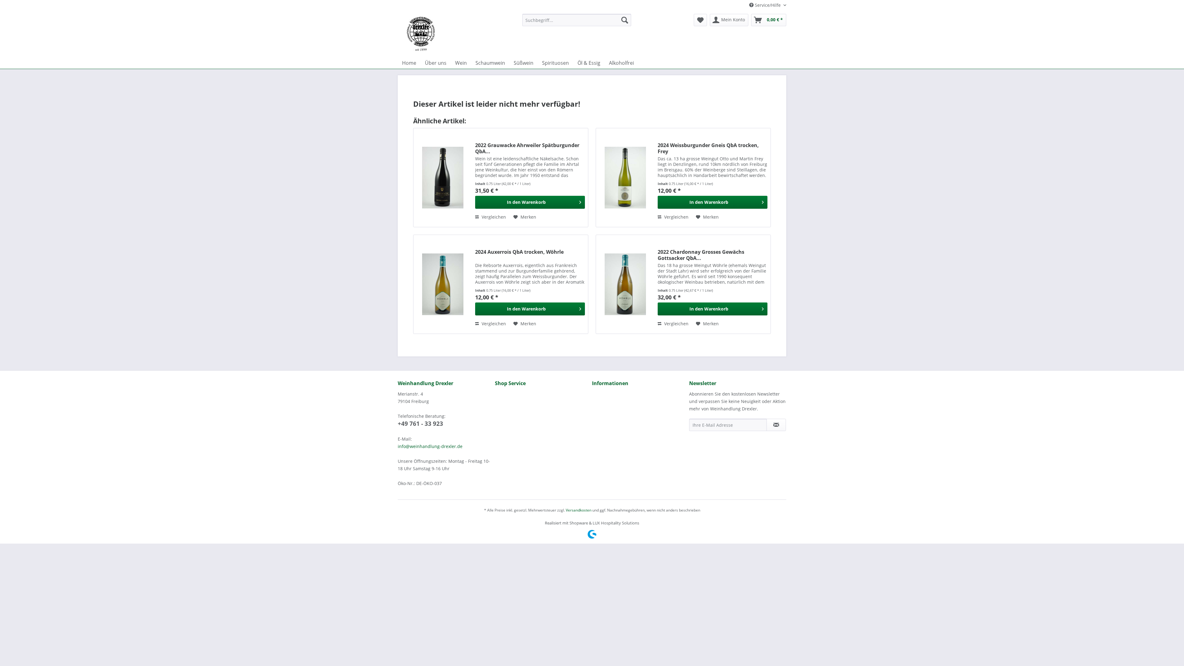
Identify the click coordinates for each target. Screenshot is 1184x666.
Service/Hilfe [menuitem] (768, 5)
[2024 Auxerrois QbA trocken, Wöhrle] (443, 284)
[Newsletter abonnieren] (776, 425)
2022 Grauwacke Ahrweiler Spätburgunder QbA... (527, 148)
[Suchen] (624, 20)
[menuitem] (576, 20)
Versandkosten (578, 510)
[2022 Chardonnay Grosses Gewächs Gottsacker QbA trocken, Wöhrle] (625, 284)
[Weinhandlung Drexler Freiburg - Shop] (457, 34)
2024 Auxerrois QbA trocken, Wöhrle (519, 252)
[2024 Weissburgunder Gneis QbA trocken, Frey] (625, 177)
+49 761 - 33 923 (420, 424)
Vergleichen (493, 217)
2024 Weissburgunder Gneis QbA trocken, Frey (708, 148)
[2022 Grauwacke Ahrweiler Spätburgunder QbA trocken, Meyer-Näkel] (443, 177)
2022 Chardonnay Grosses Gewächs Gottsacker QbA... (701, 255)
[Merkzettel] (700, 20)
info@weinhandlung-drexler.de (430, 446)
